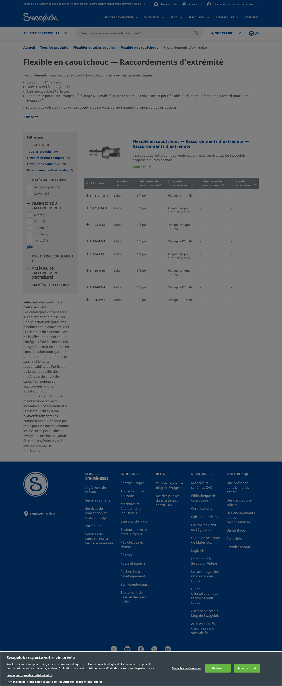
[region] (141, 668)
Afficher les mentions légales (82, 682)
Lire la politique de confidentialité (29, 675)
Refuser (217, 668)
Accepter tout (247, 668)
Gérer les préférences (186, 668)
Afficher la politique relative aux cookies (35, 682)
